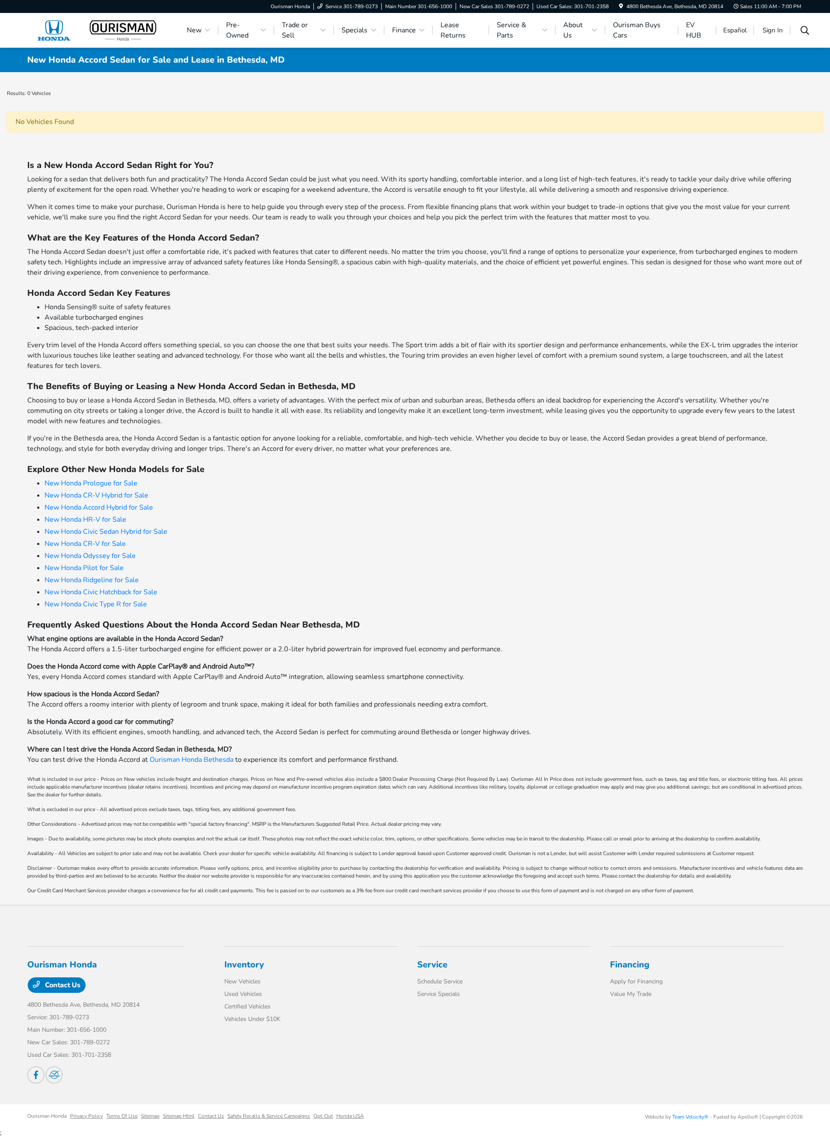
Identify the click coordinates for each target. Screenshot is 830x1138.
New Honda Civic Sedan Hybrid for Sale (106, 531)
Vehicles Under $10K (252, 1019)
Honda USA (350, 1116)
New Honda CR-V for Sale (85, 543)
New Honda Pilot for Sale (84, 568)
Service (432, 964)
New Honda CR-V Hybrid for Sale (96, 495)
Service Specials (438, 994)
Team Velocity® (690, 1116)
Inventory (244, 964)
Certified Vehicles (247, 1006)
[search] (805, 31)
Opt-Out (323, 1116)
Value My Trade (630, 994)
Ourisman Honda (47, 1116)
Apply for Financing (636, 981)
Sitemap (150, 1116)
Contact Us (61, 985)
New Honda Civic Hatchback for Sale (101, 592)
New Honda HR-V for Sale (85, 519)
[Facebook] (36, 1075)
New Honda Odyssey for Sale (90, 556)
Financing (629, 964)
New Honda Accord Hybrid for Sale (99, 507)
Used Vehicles (243, 994)
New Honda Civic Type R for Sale (96, 604)
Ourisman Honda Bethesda (191, 759)
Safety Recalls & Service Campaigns (268, 1116)
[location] (621, 6)
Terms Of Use (121, 1116)
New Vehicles (242, 981)
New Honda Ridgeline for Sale (92, 580)
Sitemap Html (179, 1116)
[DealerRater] (54, 1075)
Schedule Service (440, 981)
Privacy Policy (86, 1116)
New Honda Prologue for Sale (91, 483)
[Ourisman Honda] (101, 30)
